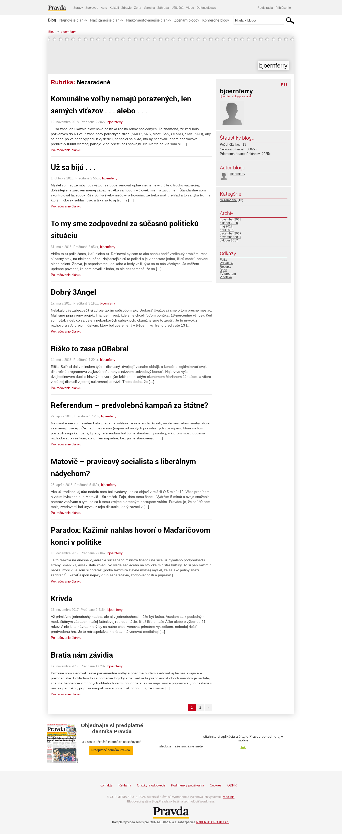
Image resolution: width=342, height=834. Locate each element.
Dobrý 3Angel (73, 292)
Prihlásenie (283, 8)
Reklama (124, 785)
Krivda (61, 598)
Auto (104, 8)
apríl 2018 (227, 230)
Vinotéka (226, 277)
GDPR (232, 785)
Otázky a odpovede (151, 785)
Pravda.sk (226, 263)
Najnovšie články (73, 20)
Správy (78, 8)
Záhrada (163, 8)
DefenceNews (206, 8)
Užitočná (178, 8)
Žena (137, 8)
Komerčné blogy (215, 20)
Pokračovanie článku (66, 150)
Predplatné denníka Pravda (110, 750)
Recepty (225, 266)
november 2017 (230, 237)
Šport (223, 270)
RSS (284, 84)
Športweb (91, 8)
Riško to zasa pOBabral (90, 348)
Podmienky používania (187, 785)
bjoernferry (68, 32)
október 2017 (229, 240)
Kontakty (106, 785)
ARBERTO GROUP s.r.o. (212, 822)
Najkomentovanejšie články (148, 20)
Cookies (216, 785)
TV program (228, 273)
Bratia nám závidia (82, 655)
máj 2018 (226, 226)
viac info (229, 797)
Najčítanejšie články (106, 20)
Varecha (149, 8)
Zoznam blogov (186, 20)
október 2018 (229, 223)
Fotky (223, 259)
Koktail (114, 8)
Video (190, 8)
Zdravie (126, 8)
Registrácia (265, 8)
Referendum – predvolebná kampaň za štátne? (129, 405)
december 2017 (230, 233)
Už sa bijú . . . (73, 167)
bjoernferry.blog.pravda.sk (236, 96)
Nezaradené (228, 200)
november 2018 (230, 219)
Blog (52, 20)
